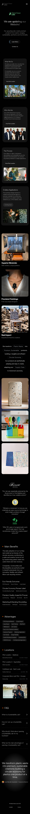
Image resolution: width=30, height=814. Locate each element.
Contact (19, 807)
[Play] (15, 691)
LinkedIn (11, 807)
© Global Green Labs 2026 (15, 803)
